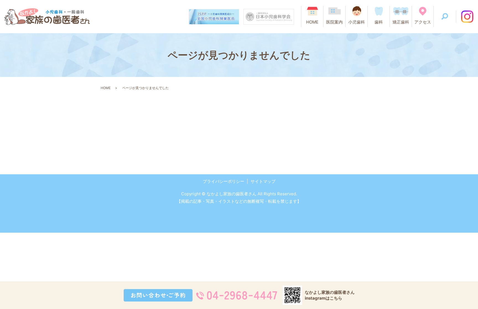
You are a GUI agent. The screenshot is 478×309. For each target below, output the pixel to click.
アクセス (422, 22)
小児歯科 (356, 22)
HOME (312, 22)
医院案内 (334, 22)
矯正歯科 (401, 22)
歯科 (379, 22)
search (445, 16)
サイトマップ (263, 181)
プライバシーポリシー (223, 181)
